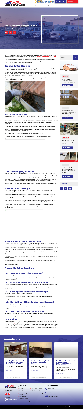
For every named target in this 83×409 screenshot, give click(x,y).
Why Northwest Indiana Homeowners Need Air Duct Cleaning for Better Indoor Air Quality (69, 170)
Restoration (66, 76)
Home (30, 6)
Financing (75, 6)
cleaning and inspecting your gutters (46, 56)
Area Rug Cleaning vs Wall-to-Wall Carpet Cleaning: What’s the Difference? (15, 362)
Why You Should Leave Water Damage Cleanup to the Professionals (69, 112)
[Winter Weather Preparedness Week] (69, 67)
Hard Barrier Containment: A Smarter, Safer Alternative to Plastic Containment (65, 363)
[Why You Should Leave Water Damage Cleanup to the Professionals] (69, 97)
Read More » (9, 370)
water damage (11, 323)
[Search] (75, 57)
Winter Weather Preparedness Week (67, 79)
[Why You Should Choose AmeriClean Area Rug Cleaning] (69, 128)
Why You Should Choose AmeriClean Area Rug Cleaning (68, 142)
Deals (61, 6)
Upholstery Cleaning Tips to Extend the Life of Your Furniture (40, 362)
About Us (54, 6)
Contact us (68, 6)
